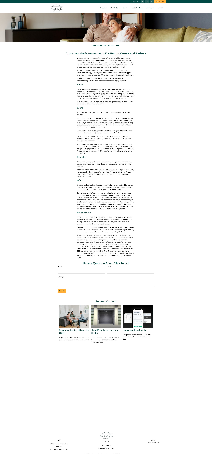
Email (109, 267)
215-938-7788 (135, 1)
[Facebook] (147, 1)
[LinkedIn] (142, 1)
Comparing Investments (134, 330)
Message (61, 277)
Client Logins (160, 1)
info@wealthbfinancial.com (106, 448)
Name (60, 267)
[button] (103, 8)
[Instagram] (109, 441)
